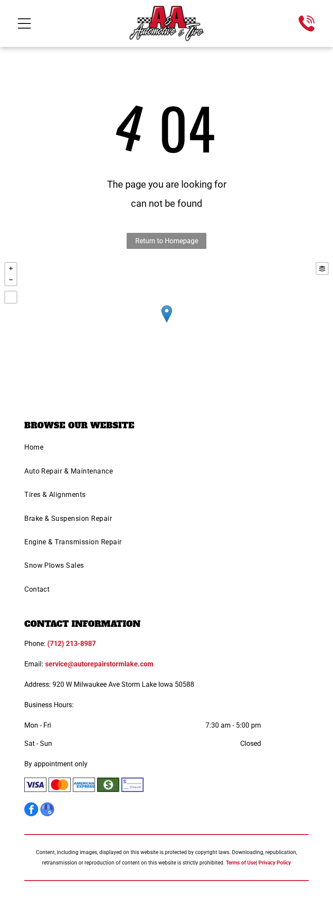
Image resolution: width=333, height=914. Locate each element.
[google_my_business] (47, 810)
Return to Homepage (166, 241)
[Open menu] (24, 23)
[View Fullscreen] (10, 297)
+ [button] (10, 268)
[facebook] (31, 810)
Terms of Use (241, 863)
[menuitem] (166, 450)
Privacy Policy (274, 863)
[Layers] (322, 268)
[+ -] (166, 323)
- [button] (10, 279)
